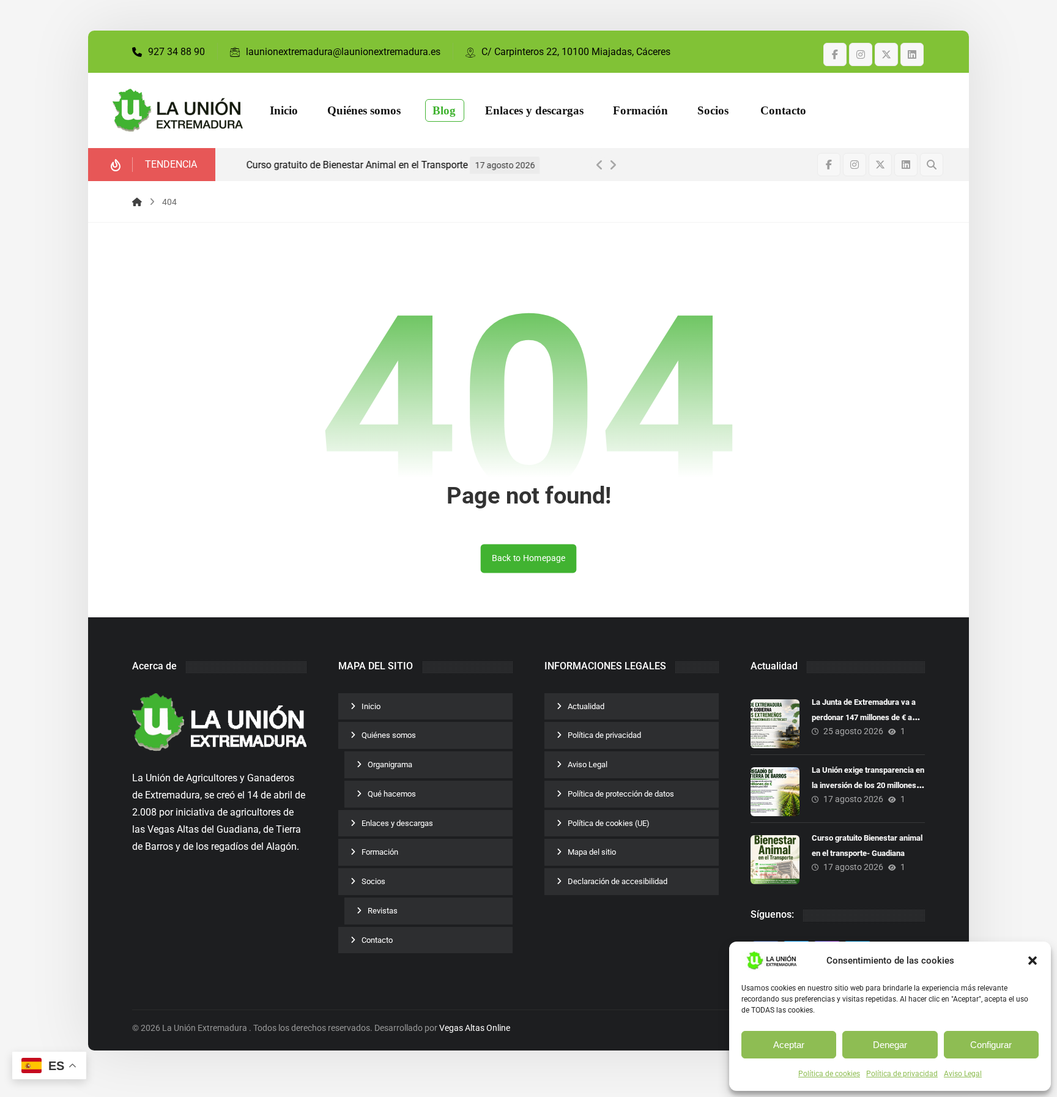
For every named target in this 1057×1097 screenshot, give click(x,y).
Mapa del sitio (592, 852)
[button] (1032, 960)
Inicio (371, 706)
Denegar (890, 1044)
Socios (373, 881)
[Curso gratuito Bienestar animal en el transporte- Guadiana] (775, 859)
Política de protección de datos (621, 793)
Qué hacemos (392, 793)
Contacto (377, 940)
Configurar (991, 1044)
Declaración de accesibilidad (617, 881)
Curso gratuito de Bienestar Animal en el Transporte (347, 165)
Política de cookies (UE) (609, 823)
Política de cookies (829, 1073)
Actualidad (586, 706)
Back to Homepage (529, 558)
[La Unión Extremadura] (178, 111)
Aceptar (788, 1044)
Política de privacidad (902, 1073)
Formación (380, 852)
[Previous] (599, 165)
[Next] (613, 165)
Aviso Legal (963, 1073)
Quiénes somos (389, 735)
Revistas (383, 910)
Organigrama (390, 764)
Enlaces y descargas (397, 823)
